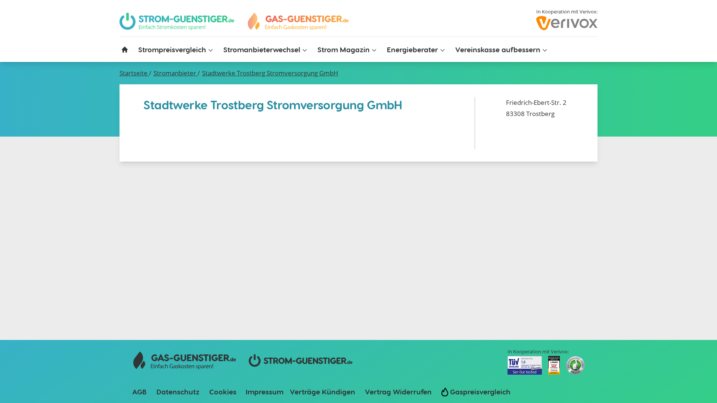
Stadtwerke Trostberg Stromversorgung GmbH (270, 73)
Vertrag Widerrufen (398, 391)
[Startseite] (124, 49)
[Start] (297, 21)
